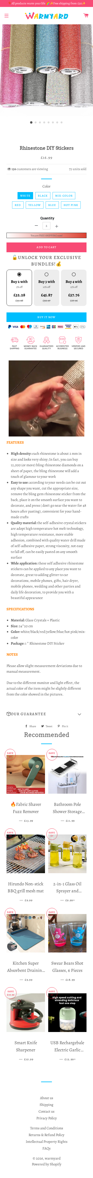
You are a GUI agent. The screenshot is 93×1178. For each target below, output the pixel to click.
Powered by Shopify (46, 1164)
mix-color (64, 195)
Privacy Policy (46, 1118)
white (25, 195)
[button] (46, 714)
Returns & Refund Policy (46, 1134)
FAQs (46, 1148)
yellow (34, 205)
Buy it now (46, 317)
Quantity (47, 218)
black (43, 195)
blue (52, 205)
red (18, 205)
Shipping (46, 1104)
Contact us (46, 1111)
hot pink (71, 205)
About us (46, 1097)
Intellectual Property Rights (46, 1141)
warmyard (53, 1158)
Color (46, 186)
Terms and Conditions (46, 1128)
